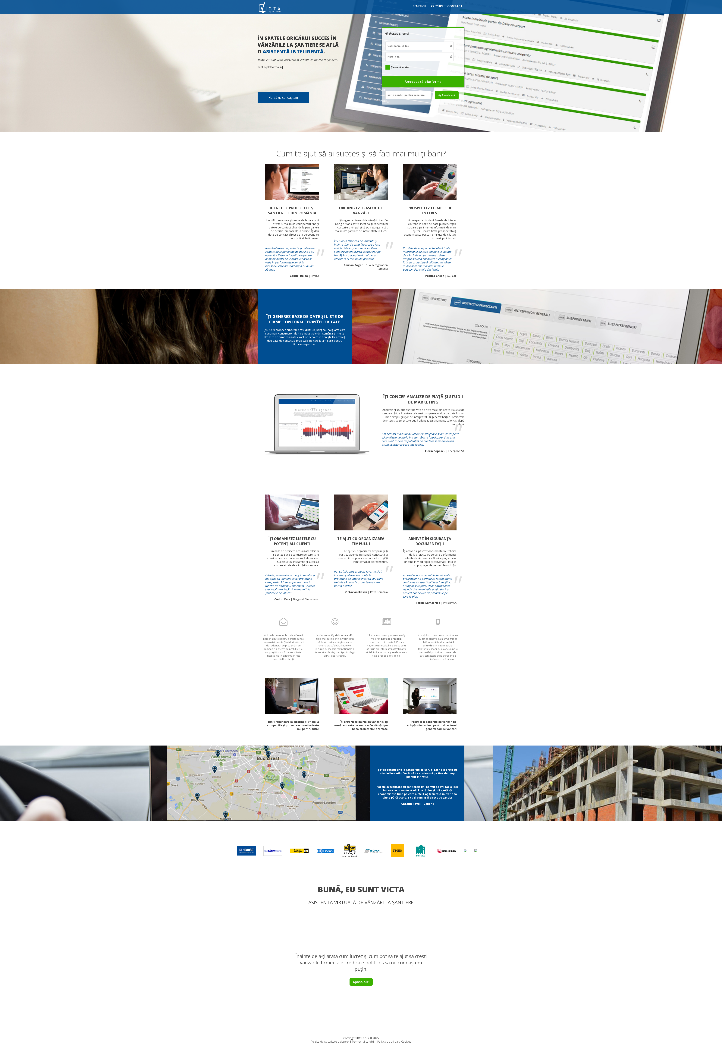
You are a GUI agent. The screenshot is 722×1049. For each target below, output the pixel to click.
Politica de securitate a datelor (330, 1041)
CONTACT (455, 6)
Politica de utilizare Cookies (394, 1041)
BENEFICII (419, 6)
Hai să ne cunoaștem (283, 98)
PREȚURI (437, 6)
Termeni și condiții (363, 1041)
